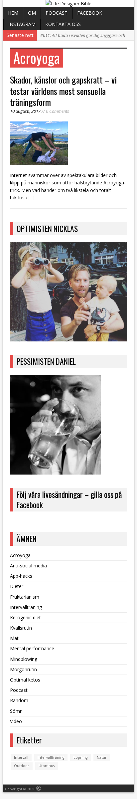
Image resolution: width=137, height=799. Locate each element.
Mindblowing (23, 659)
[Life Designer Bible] (68, 3)
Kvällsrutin (21, 628)
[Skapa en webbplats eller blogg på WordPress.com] (38, 788)
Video (16, 721)
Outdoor (21, 765)
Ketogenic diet (25, 617)
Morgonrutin (23, 669)
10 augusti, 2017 (25, 111)
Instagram (22, 24)
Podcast (57, 13)
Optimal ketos (25, 680)
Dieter (16, 586)
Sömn (16, 711)
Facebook (89, 13)
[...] (32, 197)
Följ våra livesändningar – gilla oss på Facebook (69, 499)
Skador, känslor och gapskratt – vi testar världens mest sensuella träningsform (63, 91)
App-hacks (21, 576)
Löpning (80, 757)
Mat (14, 638)
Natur (102, 757)
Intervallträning (26, 607)
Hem (13, 13)
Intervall (21, 757)
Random (19, 700)
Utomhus (47, 765)
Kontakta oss (63, 24)
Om (32, 13)
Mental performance (32, 648)
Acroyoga (20, 555)
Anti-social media (28, 565)
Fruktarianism (24, 597)
